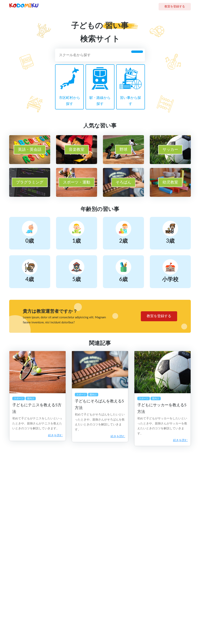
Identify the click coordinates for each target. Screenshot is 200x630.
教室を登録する (174, 6)
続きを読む (55, 435)
